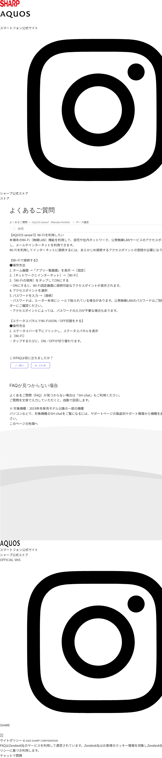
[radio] (19, 365)
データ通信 (82, 222)
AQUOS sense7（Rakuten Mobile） (52, 222)
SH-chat (84, 395)
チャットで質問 (11, 755)
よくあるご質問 (18, 222)
